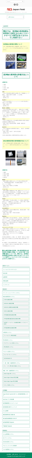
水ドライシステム (7, 438)
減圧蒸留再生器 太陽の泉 (9, 414)
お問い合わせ (15, 454)
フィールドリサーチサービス (10, 269)
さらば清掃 (5, 410)
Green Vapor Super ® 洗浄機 (11, 381)
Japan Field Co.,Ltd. (16, 9)
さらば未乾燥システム (8, 434)
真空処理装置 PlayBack (8, 422)
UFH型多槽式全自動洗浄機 (10, 327)
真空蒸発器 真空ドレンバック (10, 407)
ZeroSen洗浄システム (8, 441)
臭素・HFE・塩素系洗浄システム (11, 370)
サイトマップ (22, 454)
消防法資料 (5, 281)
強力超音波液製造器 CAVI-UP (10, 418)
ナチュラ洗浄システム (9, 385)
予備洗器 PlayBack (7, 426)
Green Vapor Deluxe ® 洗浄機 (11, 377)
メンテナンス (6, 284)
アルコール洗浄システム (9, 351)
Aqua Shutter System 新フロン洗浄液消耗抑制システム (15, 394)
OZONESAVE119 (8, 358)
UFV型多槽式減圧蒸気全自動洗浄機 (12, 318)
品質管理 (5, 277)
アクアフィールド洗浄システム (11, 343)
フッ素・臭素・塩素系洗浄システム (11, 363)
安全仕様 (5, 273)
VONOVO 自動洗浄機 (9, 303)
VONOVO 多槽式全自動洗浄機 (11, 307)
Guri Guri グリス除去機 (8, 399)
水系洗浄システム (7, 332)
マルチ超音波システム (8, 449)
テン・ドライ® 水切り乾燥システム (12, 366)
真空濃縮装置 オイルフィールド (10, 403)
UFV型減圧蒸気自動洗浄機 (10, 315)
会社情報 (9, 454)
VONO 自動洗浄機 (8, 311)
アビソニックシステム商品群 (10, 445)
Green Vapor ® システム (10, 373)
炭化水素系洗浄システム (9, 296)
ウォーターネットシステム (10, 354)
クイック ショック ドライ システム (11, 292)
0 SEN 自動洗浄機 (8, 299)
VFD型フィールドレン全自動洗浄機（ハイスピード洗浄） (16, 323)
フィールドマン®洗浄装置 (10, 335)
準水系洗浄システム (7, 340)
